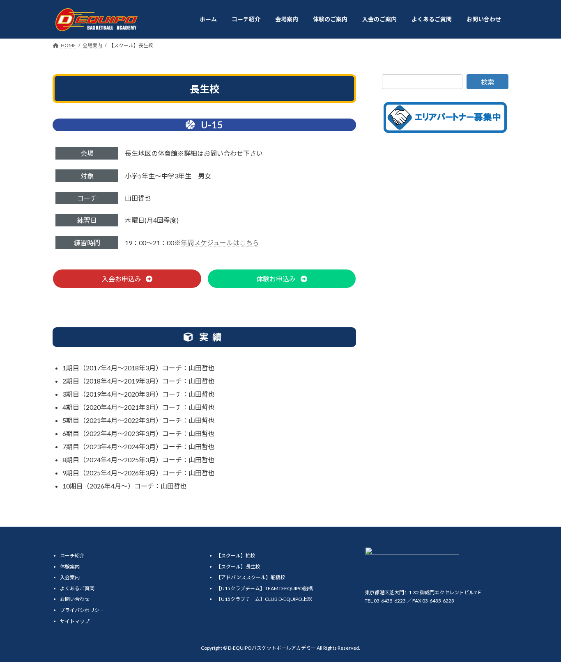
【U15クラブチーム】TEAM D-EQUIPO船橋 (264, 588)
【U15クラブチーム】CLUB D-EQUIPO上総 (264, 599)
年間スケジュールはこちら (220, 243)
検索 (487, 82)
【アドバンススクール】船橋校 (250, 577)
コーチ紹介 (72, 555)
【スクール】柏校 (235, 555)
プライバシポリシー (82, 610)
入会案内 (70, 577)
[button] (127, 278)
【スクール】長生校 (238, 567)
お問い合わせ (75, 599)
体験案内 (70, 567)
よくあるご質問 (77, 588)
